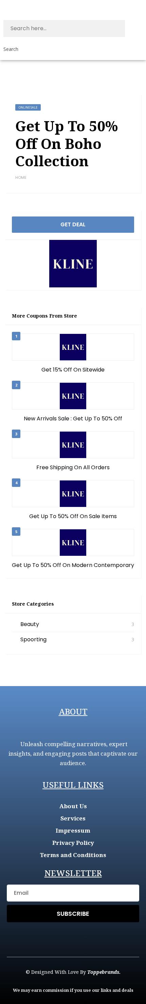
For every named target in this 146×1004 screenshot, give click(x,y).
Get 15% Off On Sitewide (73, 370)
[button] (141, 6)
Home (20, 177)
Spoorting (33, 639)
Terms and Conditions (73, 855)
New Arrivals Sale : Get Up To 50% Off (73, 418)
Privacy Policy (73, 843)
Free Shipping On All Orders (73, 467)
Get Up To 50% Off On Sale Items (73, 516)
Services (73, 818)
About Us (73, 806)
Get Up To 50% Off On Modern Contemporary (73, 565)
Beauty (29, 624)
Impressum (73, 830)
